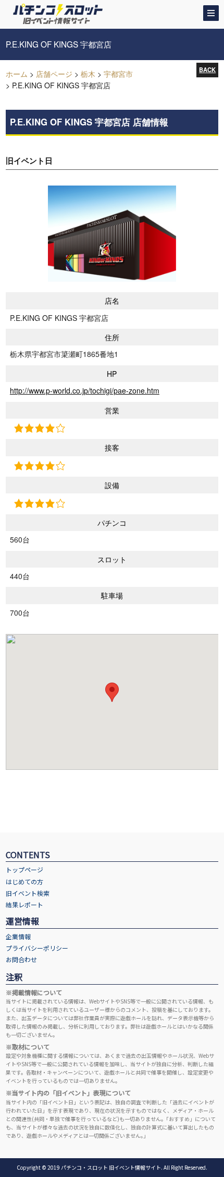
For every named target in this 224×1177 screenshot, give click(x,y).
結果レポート (24, 904)
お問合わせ (21, 959)
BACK (207, 69)
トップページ (24, 869)
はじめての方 (24, 881)
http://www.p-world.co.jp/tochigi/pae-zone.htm (84, 390)
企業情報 (18, 936)
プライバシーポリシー (37, 947)
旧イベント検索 (27, 892)
